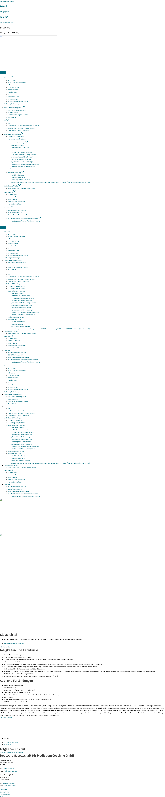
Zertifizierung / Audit (11, 331)
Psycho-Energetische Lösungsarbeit (23, 315)
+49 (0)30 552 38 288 (9, 783)
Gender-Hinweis (5, 794)
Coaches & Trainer (14, 341)
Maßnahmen (12, 270)
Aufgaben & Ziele (13, 241)
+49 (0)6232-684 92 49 (7, 22)
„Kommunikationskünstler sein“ (22, 305)
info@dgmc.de (4, 12)
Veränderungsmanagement (13, 260)
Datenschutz (4, 792)
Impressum (3, 789)
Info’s (9, 248)
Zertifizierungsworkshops (16, 317)
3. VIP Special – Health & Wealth (18, 281)
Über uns (7, 232)
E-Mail (3, 6)
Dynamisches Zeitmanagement (21, 300)
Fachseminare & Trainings (16, 291)
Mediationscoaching (18, 324)
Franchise (7, 350)
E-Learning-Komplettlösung (17, 289)
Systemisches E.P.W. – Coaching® (22, 310)
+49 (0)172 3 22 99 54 (10, 771)
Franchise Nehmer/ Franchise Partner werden (23, 360)
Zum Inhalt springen (7, 1)
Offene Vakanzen (13, 251)
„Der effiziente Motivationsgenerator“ (23, 303)
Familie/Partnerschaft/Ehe (16, 345)
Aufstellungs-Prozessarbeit (20, 296)
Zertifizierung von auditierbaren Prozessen (22, 334)
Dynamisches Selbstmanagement (22, 298)
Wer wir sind (12, 234)
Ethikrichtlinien (13, 244)
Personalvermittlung (14, 348)
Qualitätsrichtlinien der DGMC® (18, 255)
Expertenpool (8, 336)
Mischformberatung (14, 319)
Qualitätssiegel (13, 253)
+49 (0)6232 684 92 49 (9, 769)
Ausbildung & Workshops (12, 284)
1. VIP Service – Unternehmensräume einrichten (23, 277)
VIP (5, 272)
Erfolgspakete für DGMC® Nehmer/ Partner (25, 362)
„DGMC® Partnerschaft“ (15, 355)
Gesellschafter (12, 246)
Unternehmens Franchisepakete (18, 357)
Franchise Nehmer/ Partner (17, 352)
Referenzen (11, 239)
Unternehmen (12, 343)
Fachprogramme (13, 265)
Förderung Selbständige (12, 258)
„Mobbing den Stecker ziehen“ (21, 307)
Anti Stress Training (17, 293)
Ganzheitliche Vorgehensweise (18, 267)
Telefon (4, 17)
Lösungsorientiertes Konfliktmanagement (25, 312)
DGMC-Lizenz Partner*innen (17, 236)
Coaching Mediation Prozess (20, 326)
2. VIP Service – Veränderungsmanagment (21, 279)
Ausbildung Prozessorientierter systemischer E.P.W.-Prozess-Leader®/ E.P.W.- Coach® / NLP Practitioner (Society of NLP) (50, 329)
